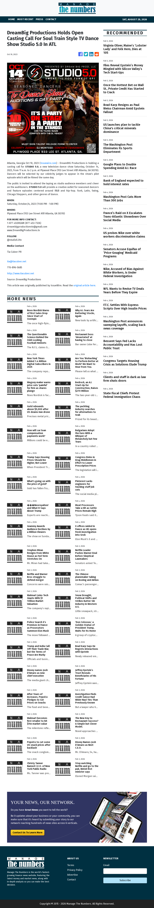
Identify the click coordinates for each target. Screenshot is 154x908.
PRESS (39, 19)
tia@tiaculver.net (16, 261)
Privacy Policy (74, 870)
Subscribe (125, 880)
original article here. (84, 285)
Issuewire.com (48, 163)
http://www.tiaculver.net (20, 273)
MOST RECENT (25, 19)
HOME (11, 19)
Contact (71, 879)
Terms (70, 865)
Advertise (72, 874)
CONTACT (51, 19)
